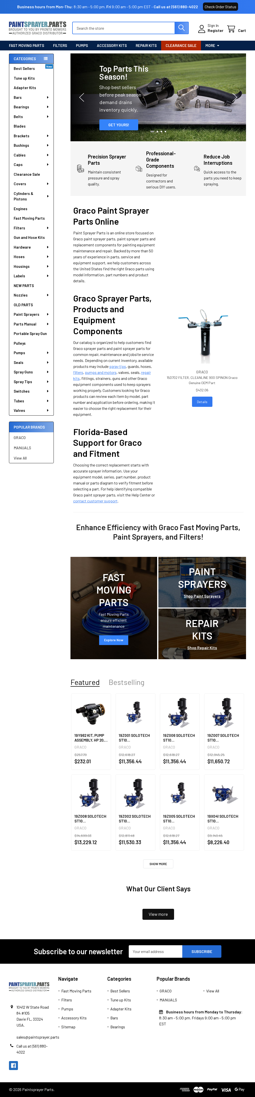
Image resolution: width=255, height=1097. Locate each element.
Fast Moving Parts (26, 45)
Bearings (21, 107)
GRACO (20, 437)
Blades (20, 126)
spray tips (117, 366)
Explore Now (113, 640)
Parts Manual (25, 324)
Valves (19, 410)
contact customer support (95, 500)
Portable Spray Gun (30, 333)
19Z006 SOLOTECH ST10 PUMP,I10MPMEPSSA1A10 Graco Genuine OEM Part (179, 738)
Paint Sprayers (26, 314)
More (210, 45)
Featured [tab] (85, 682)
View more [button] (158, 914)
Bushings (21, 145)
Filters (60, 45)
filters (78, 372)
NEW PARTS (24, 285)
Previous (82, 97)
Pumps (82, 45)
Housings (22, 266)
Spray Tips (23, 381)
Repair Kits (146, 45)
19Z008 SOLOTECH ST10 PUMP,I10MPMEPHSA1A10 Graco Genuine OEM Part (91, 818)
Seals (18, 362)
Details (202, 402)
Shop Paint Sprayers (202, 596)
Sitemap (68, 1026)
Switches (22, 391)
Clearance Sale (181, 45)
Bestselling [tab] (126, 682)
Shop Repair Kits (202, 647)
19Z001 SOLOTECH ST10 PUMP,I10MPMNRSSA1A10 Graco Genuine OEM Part (135, 738)
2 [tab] (156, 131)
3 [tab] (161, 131)
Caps (18, 164)
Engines (20, 208)
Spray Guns (23, 372)
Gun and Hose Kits (29, 237)
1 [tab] (151, 131)
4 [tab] (165, 131)
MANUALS (22, 447)
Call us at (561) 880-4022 (176, 6)
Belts (18, 116)
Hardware (22, 247)
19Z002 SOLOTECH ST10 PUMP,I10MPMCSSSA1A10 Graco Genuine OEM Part (135, 818)
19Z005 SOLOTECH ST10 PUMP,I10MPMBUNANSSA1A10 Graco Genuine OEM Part (179, 818)
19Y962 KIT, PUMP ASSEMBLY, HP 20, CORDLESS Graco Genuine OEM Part (89, 738)
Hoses (19, 256)
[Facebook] (13, 1065)
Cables (20, 155)
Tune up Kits (24, 78)
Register (215, 30)
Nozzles (21, 295)
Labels (19, 276)
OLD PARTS (23, 305)
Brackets (21, 136)
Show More (158, 864)
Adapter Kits (25, 87)
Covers (20, 183)
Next (235, 97)
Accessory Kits (112, 45)
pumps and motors (101, 372)
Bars (18, 97)
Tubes (19, 401)
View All (20, 458)
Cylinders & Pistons (23, 196)
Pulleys (20, 343)
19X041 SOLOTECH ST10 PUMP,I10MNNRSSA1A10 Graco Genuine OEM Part (224, 818)
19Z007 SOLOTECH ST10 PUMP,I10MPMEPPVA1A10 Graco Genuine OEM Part (224, 738)
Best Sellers (24, 68)
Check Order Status (220, 6)
